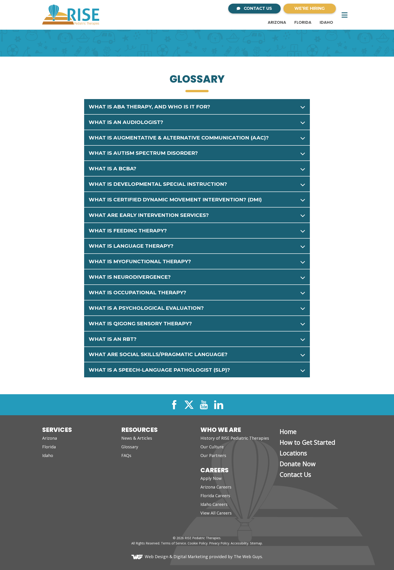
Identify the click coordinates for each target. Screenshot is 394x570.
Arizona (277, 22)
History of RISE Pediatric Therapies (234, 438)
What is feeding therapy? (128, 231)
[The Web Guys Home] (138, 556)
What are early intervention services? (149, 215)
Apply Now (211, 478)
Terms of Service (173, 543)
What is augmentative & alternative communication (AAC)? (179, 138)
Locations (293, 453)
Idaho (326, 22)
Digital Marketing (191, 556)
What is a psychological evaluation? (146, 308)
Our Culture (212, 447)
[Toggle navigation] (344, 14)
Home (288, 431)
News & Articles (136, 438)
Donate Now (298, 464)
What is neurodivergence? (130, 277)
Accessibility (239, 543)
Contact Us (257, 8)
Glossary (129, 447)
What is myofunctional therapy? (140, 261)
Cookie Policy (197, 543)
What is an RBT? (113, 339)
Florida (302, 22)
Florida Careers (215, 496)
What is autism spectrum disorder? (143, 153)
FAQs (126, 455)
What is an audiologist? (126, 122)
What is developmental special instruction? (158, 184)
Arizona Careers (215, 487)
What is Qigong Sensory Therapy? (140, 323)
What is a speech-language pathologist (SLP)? (159, 370)
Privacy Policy (219, 543)
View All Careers (216, 513)
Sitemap (256, 543)
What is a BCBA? (112, 168)
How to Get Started (307, 442)
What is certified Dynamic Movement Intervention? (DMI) (175, 199)
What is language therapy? (131, 246)
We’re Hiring (309, 8)
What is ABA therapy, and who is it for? (149, 107)
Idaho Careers (214, 504)
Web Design (156, 556)
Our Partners (213, 455)
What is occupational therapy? (137, 292)
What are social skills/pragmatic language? (158, 354)
